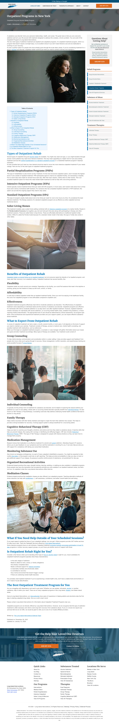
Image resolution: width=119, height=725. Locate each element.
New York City (91, 678)
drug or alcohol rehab (50, 555)
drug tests (15, 456)
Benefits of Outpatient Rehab (19, 120)
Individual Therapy (94, 130)
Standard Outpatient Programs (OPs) (23, 117)
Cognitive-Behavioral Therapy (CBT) (24, 135)
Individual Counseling (19, 131)
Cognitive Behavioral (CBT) (68, 696)
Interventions (38, 687)
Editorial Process (85, 706)
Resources (37, 676)
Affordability (16, 124)
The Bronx (90, 681)
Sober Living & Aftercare (41, 696)
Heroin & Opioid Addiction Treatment (98, 111)
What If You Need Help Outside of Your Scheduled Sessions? (28, 144)
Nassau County (91, 674)
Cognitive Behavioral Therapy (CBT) (98, 139)
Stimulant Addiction (66, 676)
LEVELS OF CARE (35, 5)
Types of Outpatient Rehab (18, 111)
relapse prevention (34, 566)
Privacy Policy (38, 678)
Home (9, 24)
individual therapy (73, 409)
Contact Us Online (73, 646)
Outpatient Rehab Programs (96, 88)
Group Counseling (18, 130)
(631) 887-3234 (104, 5)
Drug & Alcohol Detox (94, 79)
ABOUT (78, 5)
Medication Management (20, 137)
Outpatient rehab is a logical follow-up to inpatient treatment (25, 277)
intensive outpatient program (58, 209)
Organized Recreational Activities (23, 141)
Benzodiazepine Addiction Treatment (99, 107)
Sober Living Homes (19, 118)
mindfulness (29, 478)
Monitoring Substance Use (20, 139)
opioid (54, 443)
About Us (36, 669)
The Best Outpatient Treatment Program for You (24, 148)
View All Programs (39, 698)
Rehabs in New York (93, 669)
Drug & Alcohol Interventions (96, 74)
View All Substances (66, 681)
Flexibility (15, 122)
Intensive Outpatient (40, 694)
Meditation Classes (18, 143)
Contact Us (37, 674)
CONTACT (86, 5)
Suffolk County (91, 676)
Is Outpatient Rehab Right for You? (20, 146)
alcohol (14, 49)
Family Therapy (17, 133)
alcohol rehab (34, 157)
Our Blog (36, 671)
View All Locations (92, 685)
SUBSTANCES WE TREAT (49, 5)
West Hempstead (12, 690)
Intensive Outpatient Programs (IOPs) (24, 115)
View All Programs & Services (97, 92)
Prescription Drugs (66, 678)
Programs (16, 24)
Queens (68, 590)
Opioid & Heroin (65, 671)
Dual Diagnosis (65, 687)
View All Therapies (94, 148)
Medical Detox (38, 689)
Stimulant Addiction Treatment (97, 116)
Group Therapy (93, 135)
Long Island (90, 671)
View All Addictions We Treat (96, 120)
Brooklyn (90, 683)
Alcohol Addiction (65, 669)
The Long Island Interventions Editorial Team (27, 615)
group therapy (27, 343)
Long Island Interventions (52, 543)
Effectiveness (17, 126)
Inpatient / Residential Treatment (97, 83)
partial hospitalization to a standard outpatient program (38, 160)
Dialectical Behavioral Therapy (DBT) (98, 144)
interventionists (35, 596)
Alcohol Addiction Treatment (96, 102)
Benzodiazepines (65, 674)
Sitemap (36, 681)
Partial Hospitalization (40, 692)
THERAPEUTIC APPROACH (66, 5)
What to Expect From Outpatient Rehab (22, 128)
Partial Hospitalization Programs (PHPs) (24, 113)
